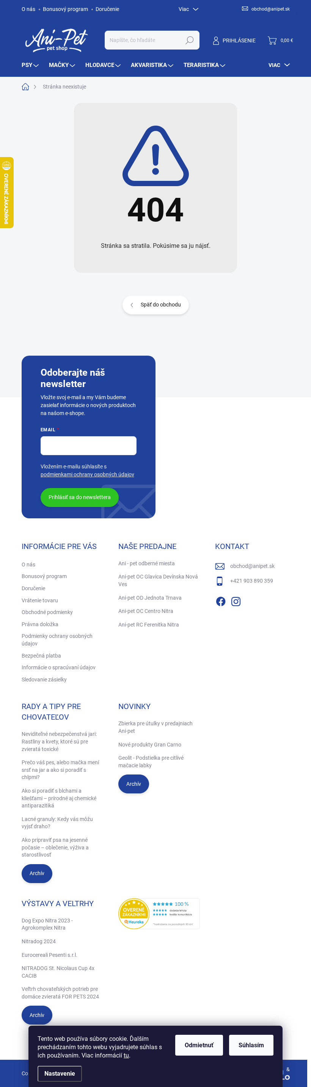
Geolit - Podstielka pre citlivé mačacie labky (151, 761)
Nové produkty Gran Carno (149, 745)
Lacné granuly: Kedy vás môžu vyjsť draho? (57, 823)
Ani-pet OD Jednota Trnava (150, 598)
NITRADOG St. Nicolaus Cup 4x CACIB (58, 972)
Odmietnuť (199, 1045)
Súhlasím (251, 1045)
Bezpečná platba (41, 656)
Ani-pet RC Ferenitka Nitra (148, 625)
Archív (37, 873)
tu (126, 1055)
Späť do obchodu (161, 305)
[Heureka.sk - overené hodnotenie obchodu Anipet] (159, 913)
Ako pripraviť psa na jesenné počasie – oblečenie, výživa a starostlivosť (55, 847)
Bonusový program (65, 9)
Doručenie (107, 9)
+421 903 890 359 (251, 581)
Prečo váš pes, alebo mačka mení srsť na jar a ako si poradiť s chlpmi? (60, 769)
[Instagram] (236, 600)
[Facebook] (220, 600)
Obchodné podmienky (47, 612)
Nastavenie (59, 1073)
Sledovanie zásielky (44, 679)
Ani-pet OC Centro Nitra (145, 611)
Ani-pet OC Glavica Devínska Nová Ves (158, 580)
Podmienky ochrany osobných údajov (57, 640)
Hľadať (189, 40)
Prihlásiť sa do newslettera (80, 497)
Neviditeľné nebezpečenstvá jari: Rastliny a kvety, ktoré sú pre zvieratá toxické (59, 741)
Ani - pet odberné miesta (146, 563)
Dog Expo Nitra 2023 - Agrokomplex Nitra (47, 924)
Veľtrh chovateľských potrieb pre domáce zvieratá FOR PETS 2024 (60, 993)
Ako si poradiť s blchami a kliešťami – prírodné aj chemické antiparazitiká (59, 798)
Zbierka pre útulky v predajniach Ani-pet (155, 727)
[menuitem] (31, 65)
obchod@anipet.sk (252, 566)
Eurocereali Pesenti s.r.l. (49, 955)
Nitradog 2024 (39, 941)
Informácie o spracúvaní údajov (59, 667)
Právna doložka (40, 624)
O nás (28, 9)
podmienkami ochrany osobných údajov (87, 474)
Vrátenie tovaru (40, 600)
